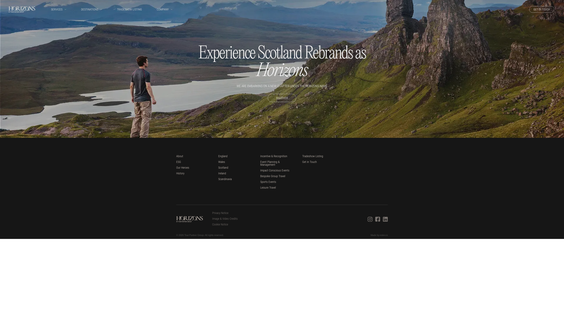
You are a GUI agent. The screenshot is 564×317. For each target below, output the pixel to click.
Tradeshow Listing (129, 9)
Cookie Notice (220, 224)
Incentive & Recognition (273, 156)
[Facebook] (377, 219)
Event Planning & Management (270, 163)
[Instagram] (370, 219)
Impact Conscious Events (274, 170)
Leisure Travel (268, 187)
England (223, 156)
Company (163, 9)
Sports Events (268, 182)
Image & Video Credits (225, 218)
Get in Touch (309, 162)
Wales (221, 162)
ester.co (384, 235)
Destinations (89, 9)
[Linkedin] (385, 219)
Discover (282, 98)
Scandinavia (225, 179)
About (179, 156)
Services (56, 9)
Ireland (222, 173)
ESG (178, 162)
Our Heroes (182, 167)
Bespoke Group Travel (272, 176)
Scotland (223, 167)
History (180, 173)
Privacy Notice (220, 213)
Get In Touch (541, 9)
